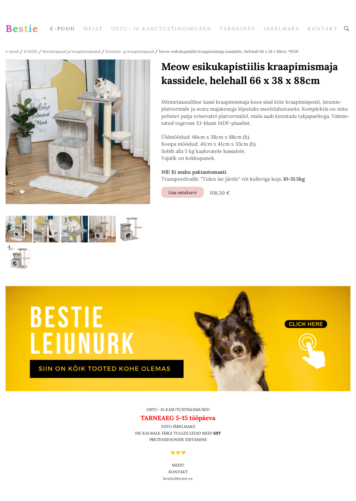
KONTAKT (178, 471)
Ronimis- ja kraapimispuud (129, 51)
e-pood (62, 29)
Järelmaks (282, 29)
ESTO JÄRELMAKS (178, 426)
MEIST (93, 29)
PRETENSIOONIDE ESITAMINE (178, 439)
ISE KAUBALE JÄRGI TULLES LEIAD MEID (174, 433)
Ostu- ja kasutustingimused (161, 29)
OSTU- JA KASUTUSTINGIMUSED (178, 409)
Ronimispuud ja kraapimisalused (71, 51)
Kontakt (323, 29)
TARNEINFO (238, 29)
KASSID (31, 51)
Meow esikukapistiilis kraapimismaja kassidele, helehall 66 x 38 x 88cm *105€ (229, 51)
